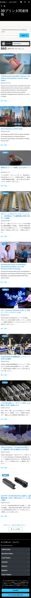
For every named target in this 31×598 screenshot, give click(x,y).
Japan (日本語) (13, 2)
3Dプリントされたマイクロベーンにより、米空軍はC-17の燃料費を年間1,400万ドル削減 (15, 216)
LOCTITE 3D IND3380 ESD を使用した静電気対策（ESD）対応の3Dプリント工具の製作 (16, 498)
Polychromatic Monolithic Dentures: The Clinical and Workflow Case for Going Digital (15, 78)
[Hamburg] (29, 2)
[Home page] (2, 6)
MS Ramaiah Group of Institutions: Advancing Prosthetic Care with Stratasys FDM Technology (13, 267)
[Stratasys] (3, 2)
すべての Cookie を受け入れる (15, 595)
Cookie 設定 (15, 590)
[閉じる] (29, 578)
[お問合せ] (21, 2)
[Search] (25, 2)
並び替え (9, 43)
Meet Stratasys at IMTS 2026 (11, 129)
